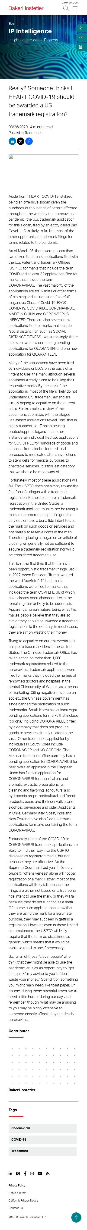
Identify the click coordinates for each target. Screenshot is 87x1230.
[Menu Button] (75, 8)
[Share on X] (21, 141)
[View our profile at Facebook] (25, 1173)
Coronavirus (20, 1128)
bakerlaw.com (70, 2)
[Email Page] (79, 37)
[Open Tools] (79, 46)
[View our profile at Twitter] (18, 1173)
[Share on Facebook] (29, 141)
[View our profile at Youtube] (40, 1173)
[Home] (79, 28)
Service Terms (17, 1193)
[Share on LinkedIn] (12, 141)
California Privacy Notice (23, 1200)
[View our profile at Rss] (48, 1173)
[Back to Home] (26, 8)
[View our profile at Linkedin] (10, 1173)
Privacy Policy (17, 1185)
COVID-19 (18, 1139)
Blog (11, 23)
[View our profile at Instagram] (32, 1173)
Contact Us (16, 1208)
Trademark (33, 133)
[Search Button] (66, 8)
